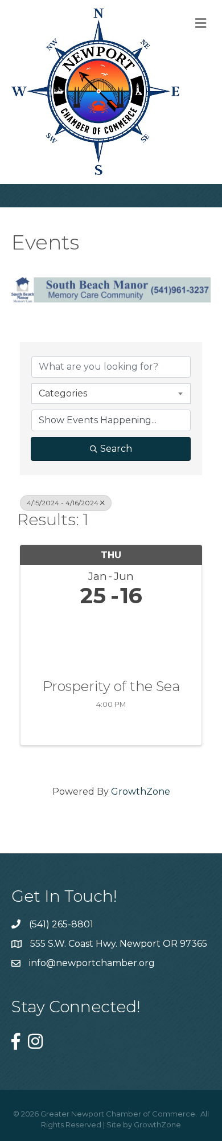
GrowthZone (140, 791)
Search (116, 448)
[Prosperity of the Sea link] (111, 640)
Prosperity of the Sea (111, 686)
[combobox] (111, 393)
